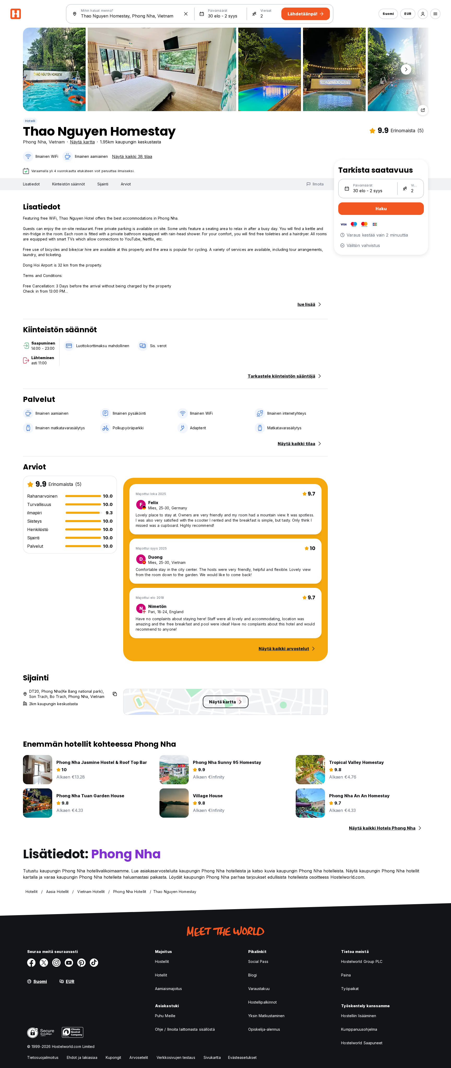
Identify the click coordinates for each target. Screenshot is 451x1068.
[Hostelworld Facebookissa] (31, 962)
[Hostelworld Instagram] (56, 962)
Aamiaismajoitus (168, 988)
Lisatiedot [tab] (31, 184)
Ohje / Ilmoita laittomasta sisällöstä (185, 1029)
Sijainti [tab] (102, 184)
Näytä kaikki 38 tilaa (132, 156)
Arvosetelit (138, 1057)
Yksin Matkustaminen (266, 1015)
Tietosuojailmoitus (42, 1057)
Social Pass (258, 961)
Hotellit (161, 975)
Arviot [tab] (126, 184)
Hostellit (162, 961)
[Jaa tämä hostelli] (423, 110)
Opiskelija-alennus (264, 1029)
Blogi (252, 975)
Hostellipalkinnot (262, 1002)
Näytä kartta (82, 141)
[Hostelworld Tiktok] (94, 962)
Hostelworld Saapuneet (361, 1043)
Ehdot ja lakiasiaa (82, 1057)
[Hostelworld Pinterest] (81, 962)
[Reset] (186, 14)
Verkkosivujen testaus (176, 1057)
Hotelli (30, 121)
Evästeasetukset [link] (242, 1057)
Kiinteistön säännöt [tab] (68, 184)
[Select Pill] (423, 14)
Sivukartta (212, 1057)
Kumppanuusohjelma (359, 1029)
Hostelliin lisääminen (358, 1015)
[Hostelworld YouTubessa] (69, 962)
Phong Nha (34, 141)
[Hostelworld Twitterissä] (44, 962)
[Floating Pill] (406, 69)
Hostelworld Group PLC (361, 961)
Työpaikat (350, 988)
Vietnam (57, 141)
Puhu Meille (165, 1015)
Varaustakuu (259, 988)
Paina (346, 975)
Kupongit (113, 1057)
